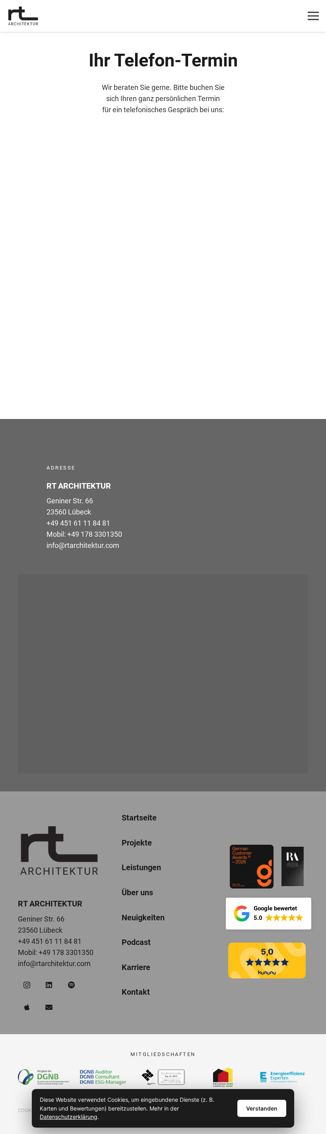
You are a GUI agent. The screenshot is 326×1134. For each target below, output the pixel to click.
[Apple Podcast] (27, 1007)
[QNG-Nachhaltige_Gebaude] (222, 1077)
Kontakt (136, 992)
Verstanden (261, 1108)
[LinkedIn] (49, 985)
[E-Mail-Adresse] (49, 1007)
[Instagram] (27, 985)
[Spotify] (71, 985)
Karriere (136, 967)
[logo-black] (23, 16)
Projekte (137, 842)
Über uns (137, 892)
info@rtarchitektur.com (83, 545)
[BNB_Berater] (163, 1077)
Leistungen (141, 867)
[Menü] (313, 16)
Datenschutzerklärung (68, 1116)
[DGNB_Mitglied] (43, 1077)
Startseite (139, 817)
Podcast (136, 942)
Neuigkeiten (143, 917)
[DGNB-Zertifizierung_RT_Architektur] (103, 1077)
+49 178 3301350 (94, 534)
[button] (268, 913)
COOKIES (28, 1110)
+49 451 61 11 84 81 (78, 523)
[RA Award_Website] (292, 866)
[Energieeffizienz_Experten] (282, 1077)
